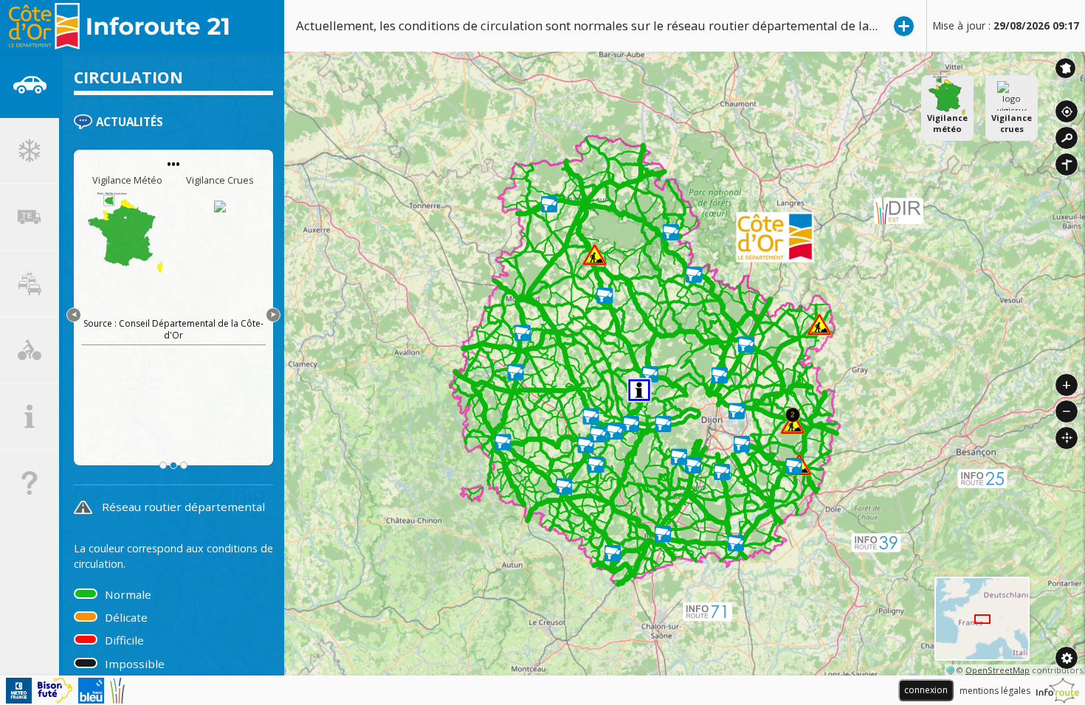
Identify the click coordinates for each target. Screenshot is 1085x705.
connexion (926, 690)
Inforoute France (1065, 68)
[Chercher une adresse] (1066, 138)
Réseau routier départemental (183, 506)
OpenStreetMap (997, 670)
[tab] (29, 85)
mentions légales (995, 690)
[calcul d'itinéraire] (1066, 164)
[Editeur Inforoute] (1057, 691)
